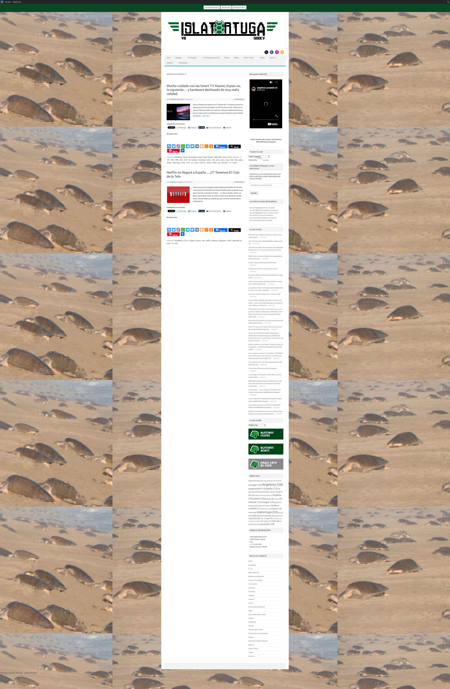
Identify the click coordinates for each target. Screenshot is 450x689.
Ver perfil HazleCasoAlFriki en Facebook (263, 218)
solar (263, 518)
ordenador (269, 516)
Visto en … (252, 656)
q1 (192, 163)
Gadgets (272, 58)
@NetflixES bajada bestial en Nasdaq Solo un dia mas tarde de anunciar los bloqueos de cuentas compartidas (264, 383)
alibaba (252, 481)
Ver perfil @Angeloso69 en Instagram (262, 208)
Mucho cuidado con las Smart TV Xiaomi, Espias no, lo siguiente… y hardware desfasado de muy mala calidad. (204, 89)
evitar (276, 499)
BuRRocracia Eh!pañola (256, 576)
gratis (278, 502)
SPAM (215, 163)
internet (252, 513)
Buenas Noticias (253, 572)
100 (168, 160)
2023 (185, 160)
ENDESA (269, 495)
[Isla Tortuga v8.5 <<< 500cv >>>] (222, 42)
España (192, 240)
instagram (275, 509)
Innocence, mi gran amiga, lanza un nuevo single (264, 294)
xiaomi (234, 163)
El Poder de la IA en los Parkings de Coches (262, 269)
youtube (267, 524)
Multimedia (183, 63)
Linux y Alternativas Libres (257, 614)
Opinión (169, 63)
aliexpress (261, 481)
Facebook (251, 591)
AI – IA (250, 569)
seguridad (254, 518)
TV (230, 163)
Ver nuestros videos (212, 7)
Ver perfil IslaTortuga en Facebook (261, 215)
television (224, 163)
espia (227, 160)
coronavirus (261, 492)
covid (271, 492)
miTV (188, 163)
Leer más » (206, 116)
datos (209, 160)
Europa (198, 240)
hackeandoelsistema (256, 505)
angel (256, 484)
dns (213, 160)
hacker (169, 163)
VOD (176, 243)
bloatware (202, 160)
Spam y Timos (248, 58)
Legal (205, 157)
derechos (261, 495)
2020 (181, 160)
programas (222, 240)
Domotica (251, 588)
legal (280, 512)
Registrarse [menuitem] (17, 2)
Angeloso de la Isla (176, 99)
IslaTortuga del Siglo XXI (256, 607)
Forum (226, 58)
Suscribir (254, 193)
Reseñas (251, 645)
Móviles (210, 157)
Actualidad (192, 58)
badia (272, 488)
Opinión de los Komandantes (258, 633)
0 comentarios (239, 99)
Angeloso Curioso (176, 182)
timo (260, 521)
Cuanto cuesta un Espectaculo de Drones (262, 262)
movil (252, 515)
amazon (271, 481)
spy (219, 163)
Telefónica (252, 521)
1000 (172, 160)
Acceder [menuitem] (8, 2)
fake (231, 160)
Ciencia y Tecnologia (189, 157)
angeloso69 (257, 488)
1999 (176, 160)
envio (222, 160)
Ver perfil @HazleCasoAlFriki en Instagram (264, 210)
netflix (208, 240)
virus (257, 524)
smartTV (202, 163)
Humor (250, 603)
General (178, 58)
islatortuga (176, 163)
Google (267, 502)
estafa (258, 498)
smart (196, 163)
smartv (209, 163)
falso (236, 160)
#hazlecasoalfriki (239, 7)
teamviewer (277, 518)
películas (214, 240)
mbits (183, 163)
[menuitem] (2, 2)
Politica (250, 637)
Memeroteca (226, 7)
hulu (203, 240)
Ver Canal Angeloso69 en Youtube (261, 220)
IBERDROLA (265, 509)
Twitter (267, 521)
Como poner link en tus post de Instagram (262, 368)
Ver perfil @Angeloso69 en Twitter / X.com (264, 213)
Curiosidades (252, 584)
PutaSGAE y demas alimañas (258, 641)
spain (269, 518)
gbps (241, 160)
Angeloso (194, 160)
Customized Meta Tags (211, 58)
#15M (250, 561)
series (229, 240)
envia (217, 160)
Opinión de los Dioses (255, 629)
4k (189, 160)
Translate (265, 160)
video (275, 521)
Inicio (169, 58)
